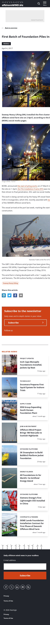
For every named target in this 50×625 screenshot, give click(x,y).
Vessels (6, 44)
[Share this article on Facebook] (15, 295)
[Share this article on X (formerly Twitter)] (9, 295)
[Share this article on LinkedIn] (4, 295)
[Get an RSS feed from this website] (28, 587)
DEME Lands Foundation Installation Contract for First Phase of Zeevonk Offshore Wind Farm (32, 524)
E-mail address (10, 560)
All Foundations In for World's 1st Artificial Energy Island (30, 478)
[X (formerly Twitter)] (11, 587)
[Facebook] (6, 587)
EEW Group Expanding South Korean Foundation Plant (30, 410)
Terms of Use (8, 601)
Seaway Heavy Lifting (10, 283)
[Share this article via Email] (21, 295)
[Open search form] (39, 3)
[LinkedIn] (17, 587)
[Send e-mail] (22, 587)
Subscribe (13, 322)
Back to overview (11, 28)
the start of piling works (27, 186)
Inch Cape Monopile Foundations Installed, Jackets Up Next (31, 365)
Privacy (6, 596)
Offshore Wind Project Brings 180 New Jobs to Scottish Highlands (31, 433)
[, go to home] (12, 3)
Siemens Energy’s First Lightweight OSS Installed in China (32, 500)
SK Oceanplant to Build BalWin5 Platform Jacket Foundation (32, 455)
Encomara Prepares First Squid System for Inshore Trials (32, 387)
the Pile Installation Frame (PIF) (30, 189)
